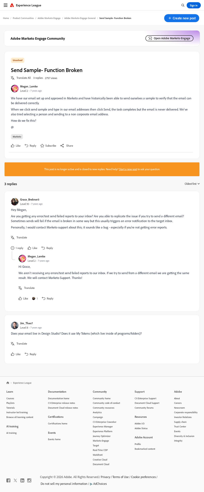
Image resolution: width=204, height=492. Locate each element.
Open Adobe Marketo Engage (172, 38)
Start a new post (128, 169)
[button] (181, 18)
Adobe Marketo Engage (49, 18)
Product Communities (23, 18)
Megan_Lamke (29, 86)
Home (6, 18)
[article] (101, 224)
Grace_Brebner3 (29, 199)
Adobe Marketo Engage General (80, 18)
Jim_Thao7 (26, 323)
